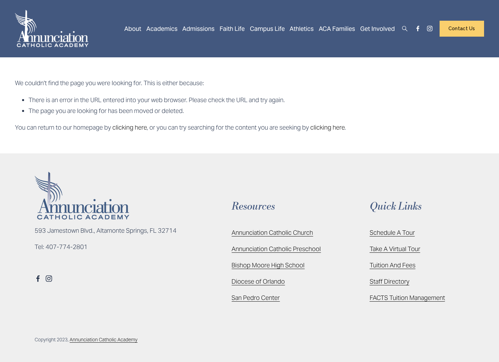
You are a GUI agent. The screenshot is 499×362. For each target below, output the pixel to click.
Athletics (302, 29)
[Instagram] (429, 28)
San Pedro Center (256, 298)
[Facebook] (417, 28)
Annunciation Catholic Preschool (276, 249)
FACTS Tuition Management (407, 298)
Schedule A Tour (392, 232)
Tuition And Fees (392, 265)
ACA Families (337, 29)
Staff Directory (389, 281)
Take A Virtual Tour (395, 249)
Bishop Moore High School (268, 265)
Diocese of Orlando (258, 281)
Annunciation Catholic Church (272, 232)
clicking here (129, 127)
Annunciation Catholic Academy (103, 340)
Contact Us (461, 28)
